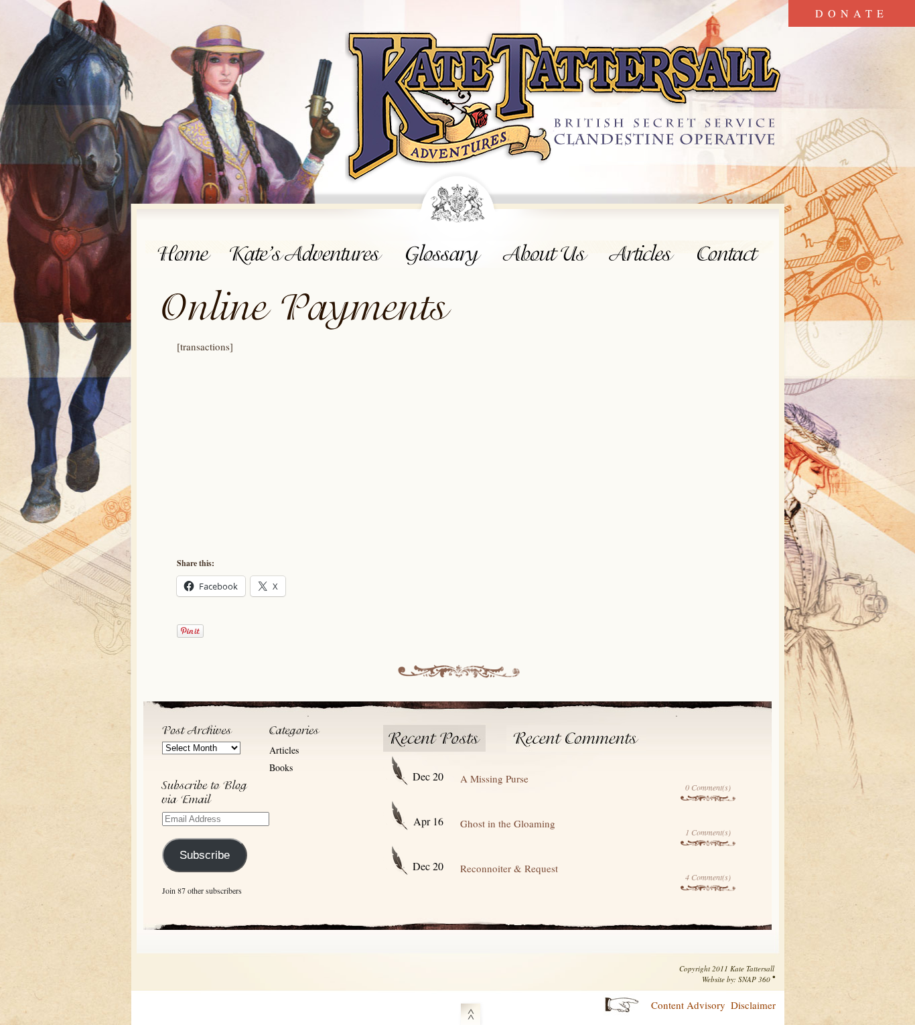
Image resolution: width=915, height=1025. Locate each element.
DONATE (851, 13)
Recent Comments (576, 738)
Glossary (443, 254)
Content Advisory (688, 1005)
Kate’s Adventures (308, 254)
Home (183, 254)
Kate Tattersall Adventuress (564, 108)
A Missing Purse (494, 778)
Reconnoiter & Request (509, 868)
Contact (730, 254)
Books (281, 767)
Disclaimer (753, 1005)
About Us (546, 254)
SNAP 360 (754, 979)
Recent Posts (434, 738)
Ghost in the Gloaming (507, 823)
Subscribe (205, 855)
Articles (643, 254)
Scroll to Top (471, 1012)
